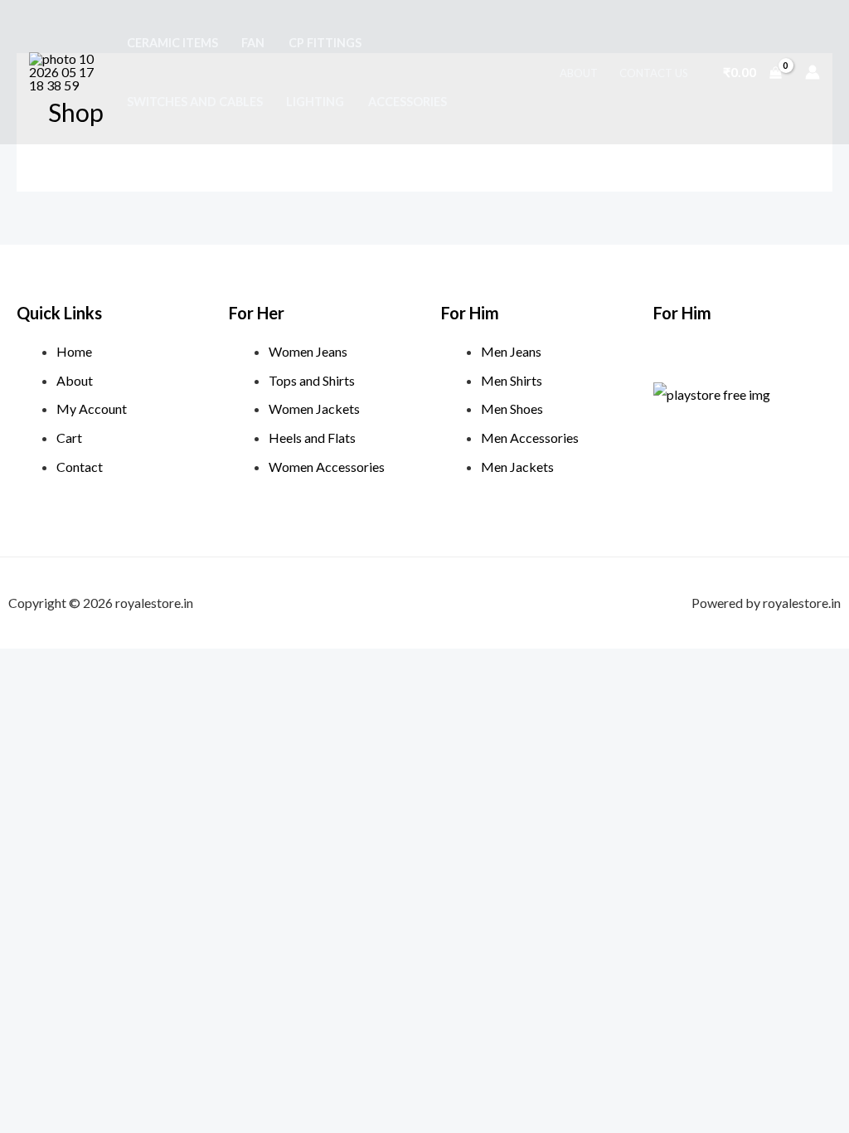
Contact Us (653, 73)
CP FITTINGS (325, 43)
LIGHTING (315, 102)
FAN (252, 43)
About (579, 73)
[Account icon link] (812, 72)
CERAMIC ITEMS (172, 43)
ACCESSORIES (407, 102)
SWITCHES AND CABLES (195, 102)
